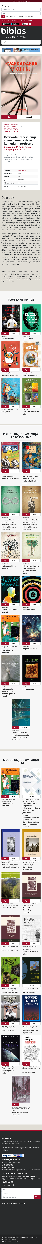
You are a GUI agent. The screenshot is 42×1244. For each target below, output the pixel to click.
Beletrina (25, 1237)
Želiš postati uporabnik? (26, 16)
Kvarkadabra (22, 170)
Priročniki (14, 124)
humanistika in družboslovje (12, 126)
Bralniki (16, 20)
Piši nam (30, 20)
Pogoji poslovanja (13, 1241)
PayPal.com (33, 1148)
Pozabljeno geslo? (11, 16)
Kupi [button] (9, 117)
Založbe (10, 20)
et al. (23, 149)
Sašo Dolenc (25, 147)
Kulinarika (7, 124)
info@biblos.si (9, 1167)
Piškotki (3, 1241)
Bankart (4, 1150)
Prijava (37, 1197)
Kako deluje (23, 20)
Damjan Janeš (11, 149)
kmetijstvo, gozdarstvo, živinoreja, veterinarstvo (11, 131)
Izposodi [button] (29, 117)
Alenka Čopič (11, 147)
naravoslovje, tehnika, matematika (10, 128)
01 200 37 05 (8, 1165)
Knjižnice (4, 20)
